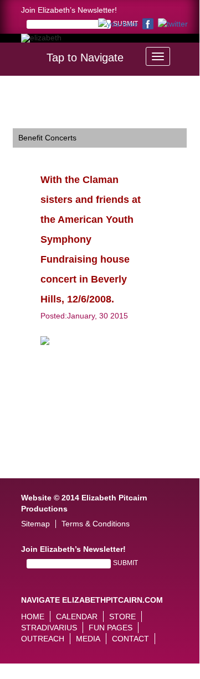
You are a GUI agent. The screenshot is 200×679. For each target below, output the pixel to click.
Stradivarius (49, 627)
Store (122, 616)
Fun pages (110, 627)
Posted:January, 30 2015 (84, 315)
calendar (77, 616)
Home (32, 616)
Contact (130, 638)
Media (88, 638)
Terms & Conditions (95, 524)
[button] (191, 53)
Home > (26, 97)
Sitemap (35, 524)
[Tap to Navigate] (158, 56)
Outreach (42, 638)
